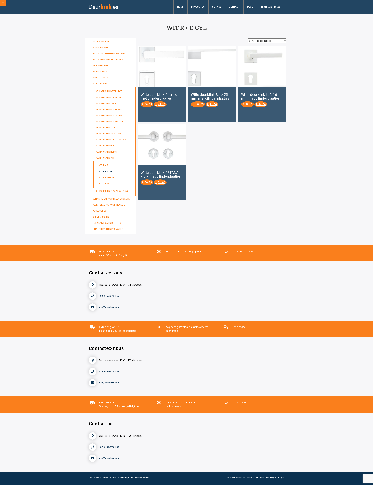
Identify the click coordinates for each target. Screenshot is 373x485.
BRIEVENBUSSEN (101, 217)
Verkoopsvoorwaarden (138, 478)
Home (180, 7)
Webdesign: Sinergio (274, 478)
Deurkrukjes (240, 478)
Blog (250, 7)
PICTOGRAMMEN (101, 71)
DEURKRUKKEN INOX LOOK (108, 133)
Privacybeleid (95, 478)
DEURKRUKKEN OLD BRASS (109, 109)
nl (2, 2)
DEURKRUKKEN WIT (105, 157)
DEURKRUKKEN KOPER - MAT (109, 97)
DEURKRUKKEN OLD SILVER (109, 115)
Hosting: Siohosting (256, 478)
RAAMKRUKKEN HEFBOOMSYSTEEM (110, 53)
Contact (234, 7)
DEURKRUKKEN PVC (105, 145)
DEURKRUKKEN (100, 83)
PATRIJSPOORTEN (101, 77)
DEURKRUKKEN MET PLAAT (109, 91)
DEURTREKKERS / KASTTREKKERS (109, 205)
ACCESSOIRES (100, 211)
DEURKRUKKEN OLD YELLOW (109, 121)
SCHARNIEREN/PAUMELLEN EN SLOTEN (112, 199)
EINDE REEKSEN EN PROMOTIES (108, 229)
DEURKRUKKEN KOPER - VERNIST (112, 139)
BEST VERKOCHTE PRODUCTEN (108, 59)
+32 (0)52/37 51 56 (109, 296)
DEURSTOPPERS (100, 65)
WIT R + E (103, 165)
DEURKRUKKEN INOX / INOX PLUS (112, 191)
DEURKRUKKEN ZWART (107, 103)
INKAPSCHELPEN (101, 41)
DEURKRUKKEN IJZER (106, 127)
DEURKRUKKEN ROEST (106, 151)
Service (216, 7)
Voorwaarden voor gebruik (114, 478)
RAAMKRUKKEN (100, 47)
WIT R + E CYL (105, 171)
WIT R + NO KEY (106, 177)
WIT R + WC (104, 183)
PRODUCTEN (198, 7)
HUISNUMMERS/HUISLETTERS (107, 223)
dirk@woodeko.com (109, 307)
